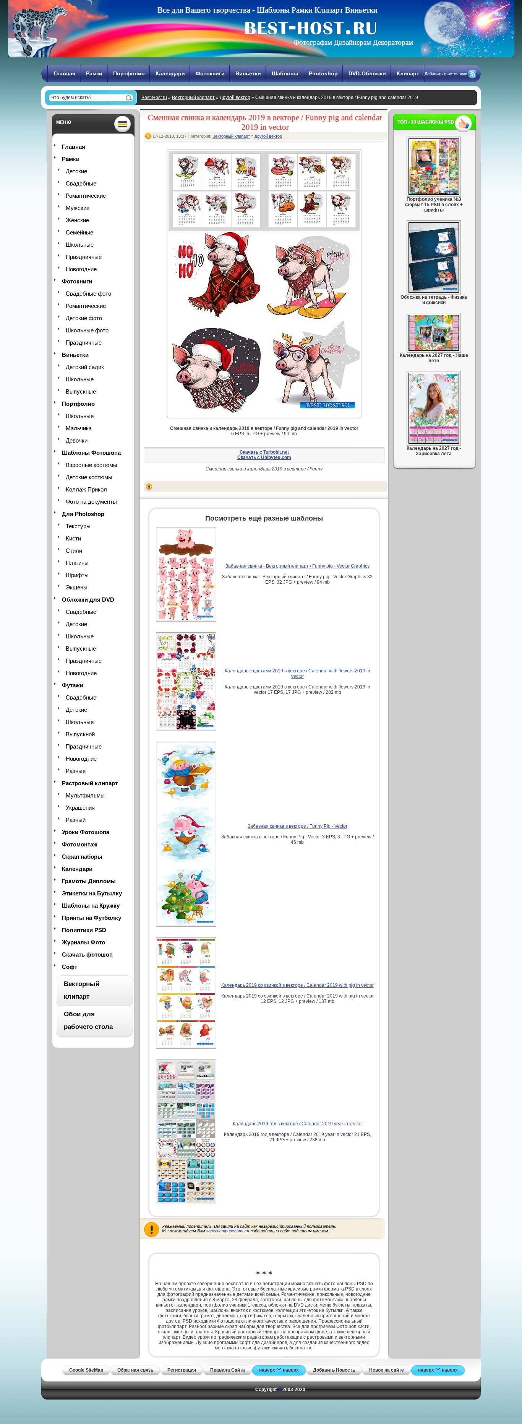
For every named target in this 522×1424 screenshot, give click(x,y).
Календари (170, 73)
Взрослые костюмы (91, 465)
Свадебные (81, 183)
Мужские (77, 208)
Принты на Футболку (91, 918)
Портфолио (129, 73)
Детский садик (85, 367)
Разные (76, 771)
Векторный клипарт (193, 97)
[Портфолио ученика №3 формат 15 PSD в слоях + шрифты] (434, 193)
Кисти (73, 538)
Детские (76, 171)
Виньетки (248, 73)
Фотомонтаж (79, 844)
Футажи (72, 685)
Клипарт (408, 73)
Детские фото (84, 318)
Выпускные (81, 391)
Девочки (77, 440)
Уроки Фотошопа (85, 832)
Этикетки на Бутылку (92, 893)
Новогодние (81, 269)
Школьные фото (87, 330)
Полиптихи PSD (84, 930)
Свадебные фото (88, 293)
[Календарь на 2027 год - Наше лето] (434, 349)
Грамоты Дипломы (89, 881)
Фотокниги (210, 73)
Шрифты (77, 575)
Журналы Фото (83, 942)
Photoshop (323, 73)
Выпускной (80, 734)
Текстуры (78, 526)
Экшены (77, 587)
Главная (64, 73)
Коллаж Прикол (86, 489)
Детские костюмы (89, 477)
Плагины (77, 563)
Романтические (86, 195)
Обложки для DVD (88, 599)
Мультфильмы (85, 795)
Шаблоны (285, 73)
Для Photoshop (83, 514)
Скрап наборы (82, 856)
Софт (69, 966)
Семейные (79, 232)
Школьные (80, 244)
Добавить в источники (446, 74)
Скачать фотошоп (87, 954)
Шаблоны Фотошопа (91, 452)
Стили (74, 550)
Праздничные (84, 257)
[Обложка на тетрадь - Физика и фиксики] (434, 291)
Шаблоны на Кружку (91, 905)
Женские (77, 220)
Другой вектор (235, 97)
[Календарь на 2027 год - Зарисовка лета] (434, 442)
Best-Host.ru (154, 97)
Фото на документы (91, 501)
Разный (76, 820)
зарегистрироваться (227, 1231)
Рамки (94, 73)
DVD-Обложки (367, 73)
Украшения (80, 807)
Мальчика (79, 428)
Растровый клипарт (90, 783)
